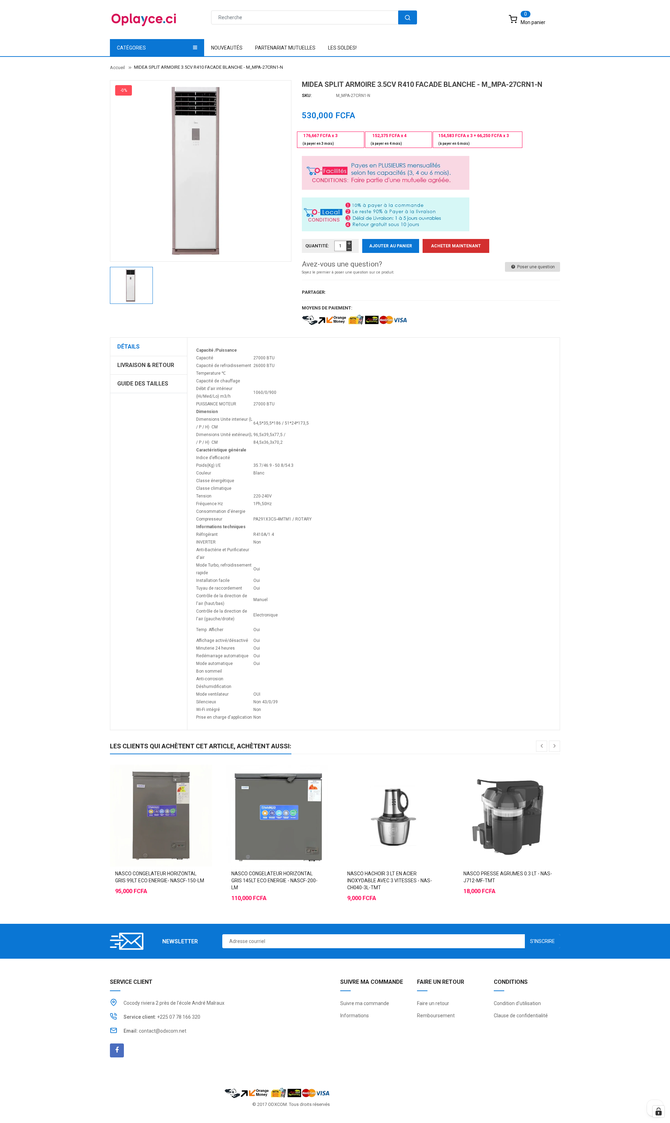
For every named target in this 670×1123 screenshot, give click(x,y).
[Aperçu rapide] (175, 798)
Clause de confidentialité (521, 1015)
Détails (128, 346)
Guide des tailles (142, 383)
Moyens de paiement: (327, 307)
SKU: (307, 95)
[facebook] (117, 1050)
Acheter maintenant (456, 246)
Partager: (314, 292)
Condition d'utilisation (517, 1003)
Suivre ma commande (364, 1003)
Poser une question (535, 266)
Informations (354, 1015)
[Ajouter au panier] (147, 798)
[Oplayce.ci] (277, 1092)
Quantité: (317, 245)
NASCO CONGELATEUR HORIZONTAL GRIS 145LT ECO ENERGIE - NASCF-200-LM (274, 880)
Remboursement (436, 1015)
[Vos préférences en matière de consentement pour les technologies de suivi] (658, 1111)
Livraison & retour (145, 365)
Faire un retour (433, 1003)
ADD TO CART (438, 1105)
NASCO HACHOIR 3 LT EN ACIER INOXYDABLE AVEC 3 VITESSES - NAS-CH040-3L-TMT (389, 880)
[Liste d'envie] (161, 798)
